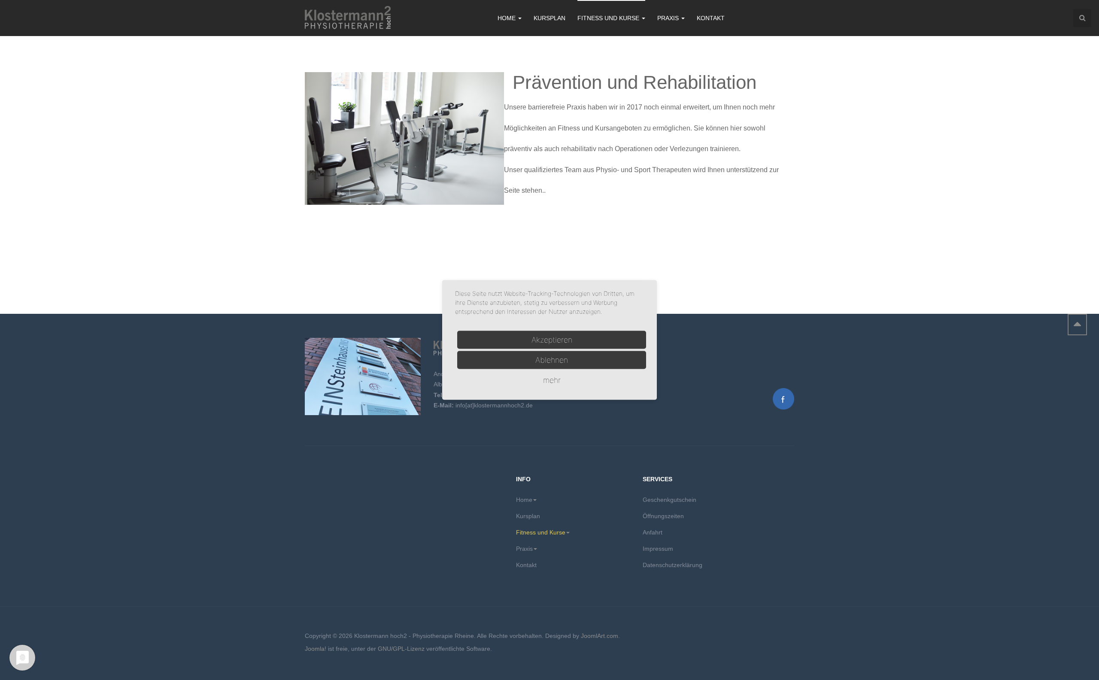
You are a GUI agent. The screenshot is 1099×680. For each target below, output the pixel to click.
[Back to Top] (1077, 324)
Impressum (658, 548)
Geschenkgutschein (669, 499)
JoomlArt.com (599, 635)
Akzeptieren (551, 339)
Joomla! (315, 648)
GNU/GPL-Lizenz (401, 648)
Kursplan (549, 18)
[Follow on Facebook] (783, 398)
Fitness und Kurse (609, 18)
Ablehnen (551, 359)
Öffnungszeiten (663, 516)
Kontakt (711, 18)
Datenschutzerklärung (672, 565)
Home (507, 18)
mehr (552, 380)
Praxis (668, 18)
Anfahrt (652, 532)
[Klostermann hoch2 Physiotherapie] (348, 18)
